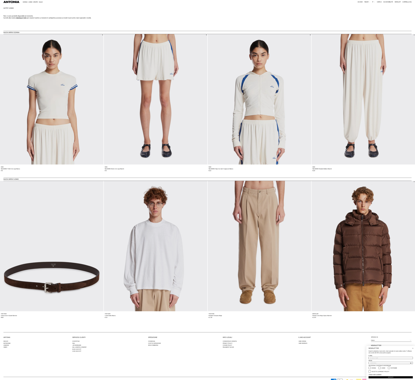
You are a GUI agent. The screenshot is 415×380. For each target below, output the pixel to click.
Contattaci (76, 341)
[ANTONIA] (11, 2)
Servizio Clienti (79, 337)
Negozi (5, 341)
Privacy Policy (227, 343)
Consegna (151, 341)
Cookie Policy (227, 345)
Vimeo (5, 347)
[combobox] (390, 363)
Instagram (6, 343)
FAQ (73, 343)
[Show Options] (411, 363)
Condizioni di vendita (230, 341)
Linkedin (6, 345)
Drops (35, 2)
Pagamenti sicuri (228, 347)
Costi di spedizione (154, 343)
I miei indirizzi (302, 343)
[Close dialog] (413, 348)
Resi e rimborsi (153, 345)
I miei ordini (302, 341)
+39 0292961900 (76, 345)
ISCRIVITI (390, 377)
